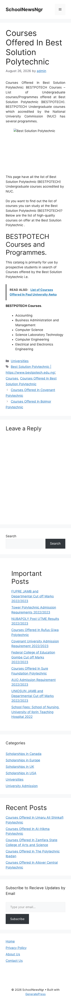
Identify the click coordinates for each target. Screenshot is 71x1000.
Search (11, 536)
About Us (13, 954)
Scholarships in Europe (23, 760)
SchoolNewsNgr (24, 9)
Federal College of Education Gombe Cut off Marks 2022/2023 (33, 657)
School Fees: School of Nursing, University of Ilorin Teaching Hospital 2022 (35, 712)
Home (10, 941)
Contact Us (14, 961)
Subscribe (17, 919)
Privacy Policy (16, 948)
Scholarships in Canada (23, 754)
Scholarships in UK (20, 767)
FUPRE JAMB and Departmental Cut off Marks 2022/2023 (32, 596)
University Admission (22, 786)
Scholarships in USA (21, 773)
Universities (20, 361)
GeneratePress (35, 994)
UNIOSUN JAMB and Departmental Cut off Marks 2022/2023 (32, 696)
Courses (12, 378)
